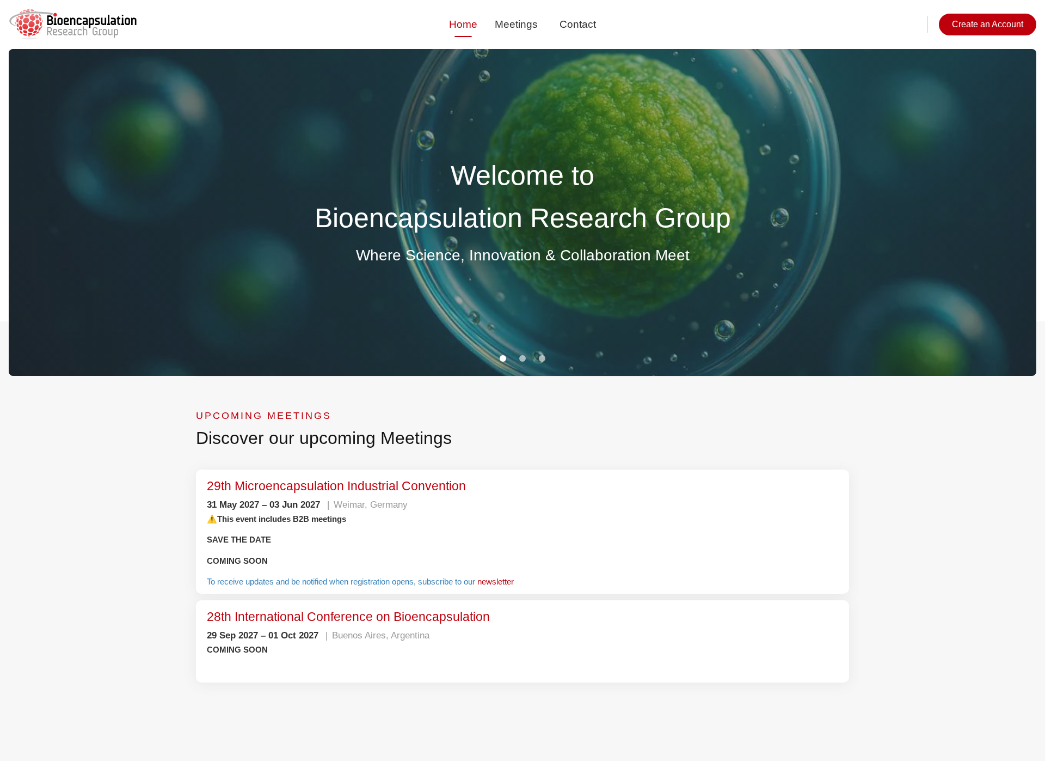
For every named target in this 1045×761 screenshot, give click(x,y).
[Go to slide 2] (522, 359)
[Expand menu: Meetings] (543, 24)
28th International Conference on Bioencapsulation (368, 616)
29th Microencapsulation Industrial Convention (355, 486)
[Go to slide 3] (542, 359)
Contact (577, 24)
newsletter (546, 581)
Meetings (516, 24)
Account (895, 24)
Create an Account (981, 24)
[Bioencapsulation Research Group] (73, 24)
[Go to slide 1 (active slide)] (502, 359)
